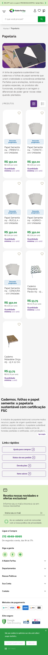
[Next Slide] (45, 3)
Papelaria (15, 28)
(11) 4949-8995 (12, 536)
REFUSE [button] (31, 643)
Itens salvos (22, 474)
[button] (10, 648)
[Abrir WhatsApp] (41, 639)
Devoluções (22, 466)
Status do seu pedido (22, 457)
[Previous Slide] (2, 3)
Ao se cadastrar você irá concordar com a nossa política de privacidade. (26, 521)
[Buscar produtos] (41, 19)
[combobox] (24, 19)
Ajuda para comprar (22, 449)
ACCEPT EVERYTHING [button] (15, 643)
